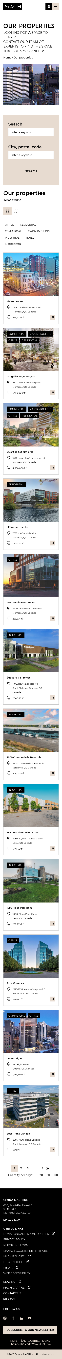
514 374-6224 (12, 1220)
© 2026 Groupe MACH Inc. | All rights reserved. (31, 1354)
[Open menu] (55, 6)
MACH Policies (14, 1256)
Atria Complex (15, 983)
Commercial (13, 231)
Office (9, 224)
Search (15, 124)
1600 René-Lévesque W (21, 602)
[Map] (16, 211)
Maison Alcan (15, 301)
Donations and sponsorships (26, 1233)
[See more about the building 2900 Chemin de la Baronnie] (52, 773)
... (34, 1168)
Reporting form (15, 1245)
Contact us (12, 1293)
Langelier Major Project (21, 376)
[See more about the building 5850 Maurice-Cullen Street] (52, 848)
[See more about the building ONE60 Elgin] (52, 1074)
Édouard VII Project (18, 677)
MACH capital (13, 1287)
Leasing (9, 1281)
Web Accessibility (16, 1273)
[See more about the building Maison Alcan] (52, 317)
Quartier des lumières (20, 451)
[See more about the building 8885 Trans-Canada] (52, 1149)
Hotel (30, 237)
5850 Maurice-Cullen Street (23, 832)
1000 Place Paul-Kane (20, 907)
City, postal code (25, 147)
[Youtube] (29, 1318)
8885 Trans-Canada (18, 1133)
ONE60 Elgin (14, 1058)
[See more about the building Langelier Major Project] (52, 392)
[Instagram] (5, 1318)
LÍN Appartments (17, 527)
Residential (28, 224)
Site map (9, 1298)
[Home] (12, 6)
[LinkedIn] (21, 1318)
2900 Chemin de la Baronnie (24, 757)
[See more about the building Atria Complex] (52, 999)
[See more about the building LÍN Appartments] (52, 543)
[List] (7, 211)
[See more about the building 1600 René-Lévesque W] (52, 618)
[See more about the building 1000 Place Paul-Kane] (52, 923)
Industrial (12, 237)
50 (48, 1175)
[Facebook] (13, 1318)
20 (41, 1175)
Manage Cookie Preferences (25, 1250)
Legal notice (13, 1262)
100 (55, 1175)
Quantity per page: (20, 1175)
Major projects (39, 231)
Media (7, 1267)
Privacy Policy (14, 1239)
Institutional (14, 244)
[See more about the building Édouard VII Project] (52, 697)
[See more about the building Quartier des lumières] (52, 467)
